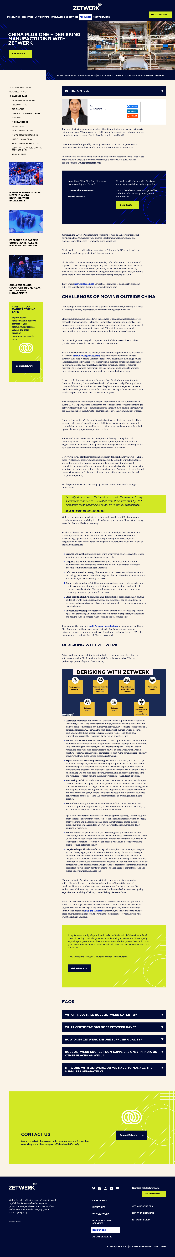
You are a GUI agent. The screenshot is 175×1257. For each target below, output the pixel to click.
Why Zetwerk (42, 17)
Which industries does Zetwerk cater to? (101, 1015)
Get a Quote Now (159, 14)
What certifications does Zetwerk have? (100, 1027)
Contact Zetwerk (24, 366)
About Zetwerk (101, 17)
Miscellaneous (105, 75)
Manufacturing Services (64, 17)
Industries (27, 17)
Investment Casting (22, 130)
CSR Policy (122, 1246)
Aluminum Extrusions (23, 100)
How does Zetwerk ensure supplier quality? (103, 1039)
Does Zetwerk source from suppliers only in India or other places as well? (111, 1054)
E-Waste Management (140, 1246)
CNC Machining (19, 105)
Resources (85, 17)
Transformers (19, 154)
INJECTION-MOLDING (22, 139)
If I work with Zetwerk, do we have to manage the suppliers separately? (108, 1070)
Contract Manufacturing (26, 113)
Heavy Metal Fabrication (25, 143)
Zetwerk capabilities (84, 284)
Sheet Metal (18, 126)
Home (60, 75)
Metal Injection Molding (25, 135)
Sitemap (111, 1246)
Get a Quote (18, 54)
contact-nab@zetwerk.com (81, 190)
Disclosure (160, 1246)
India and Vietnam (93, 911)
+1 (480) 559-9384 (76, 196)
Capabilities (13, 17)
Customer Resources (20, 87)
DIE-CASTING (18, 109)
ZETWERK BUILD (141, 1220)
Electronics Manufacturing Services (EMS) (27, 149)
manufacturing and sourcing (86, 355)
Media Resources (18, 92)
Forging (16, 118)
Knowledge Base (87, 75)
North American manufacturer (103, 626)
